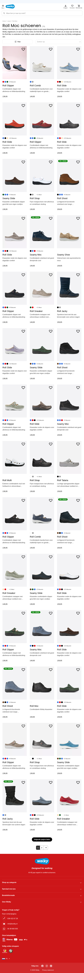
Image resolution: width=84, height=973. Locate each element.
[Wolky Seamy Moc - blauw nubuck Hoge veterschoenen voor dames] (42, 231)
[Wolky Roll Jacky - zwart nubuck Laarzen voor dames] (14, 795)
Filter (19, 42)
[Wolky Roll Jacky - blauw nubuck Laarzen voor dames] (69, 288)
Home (4, 21)
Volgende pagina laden (42, 839)
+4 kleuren (67, 194)
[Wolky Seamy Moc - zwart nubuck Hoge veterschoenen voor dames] (69, 401)
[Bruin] (30, 364)
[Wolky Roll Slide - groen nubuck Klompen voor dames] (69, 683)
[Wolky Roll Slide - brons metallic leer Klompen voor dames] (42, 401)
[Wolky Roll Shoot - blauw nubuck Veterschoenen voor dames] (69, 513)
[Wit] (35, 195)
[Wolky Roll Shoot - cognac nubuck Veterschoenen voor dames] (69, 175)
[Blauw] (5, 82)
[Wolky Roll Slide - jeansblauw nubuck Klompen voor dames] (42, 795)
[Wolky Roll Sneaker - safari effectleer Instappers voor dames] (42, 288)
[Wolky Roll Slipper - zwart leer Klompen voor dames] (14, 513)
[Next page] (46, 848)
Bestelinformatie (8, 895)
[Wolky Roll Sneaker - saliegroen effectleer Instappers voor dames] (14, 570)
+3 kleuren (12, 194)
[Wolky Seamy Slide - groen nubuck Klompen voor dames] (42, 344)
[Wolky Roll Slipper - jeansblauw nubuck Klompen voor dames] (14, 62)
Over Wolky (6, 902)
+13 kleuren (67, 82)
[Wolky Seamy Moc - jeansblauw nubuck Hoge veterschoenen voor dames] (42, 626)
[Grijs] (32, 82)
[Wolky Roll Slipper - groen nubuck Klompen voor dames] (14, 626)
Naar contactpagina (9, 914)
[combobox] (59, 42)
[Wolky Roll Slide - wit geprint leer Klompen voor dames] (69, 570)
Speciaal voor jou (9, 889)
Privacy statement (48, 970)
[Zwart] (60, 82)
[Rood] (3, 82)
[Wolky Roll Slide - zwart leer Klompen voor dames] (69, 118)
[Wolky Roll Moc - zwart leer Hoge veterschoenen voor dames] (42, 683)
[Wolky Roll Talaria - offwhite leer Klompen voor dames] (69, 457)
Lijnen (9, 21)
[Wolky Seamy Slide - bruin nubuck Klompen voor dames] (14, 175)
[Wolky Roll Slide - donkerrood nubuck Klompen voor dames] (14, 118)
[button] (23, 49)
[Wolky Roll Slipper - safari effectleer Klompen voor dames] (14, 739)
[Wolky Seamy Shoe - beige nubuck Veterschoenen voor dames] (69, 231)
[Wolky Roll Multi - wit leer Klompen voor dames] (14, 457)
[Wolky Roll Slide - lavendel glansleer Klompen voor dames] (14, 344)
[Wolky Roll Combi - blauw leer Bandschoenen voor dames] (42, 513)
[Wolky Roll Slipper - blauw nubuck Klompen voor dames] (14, 288)
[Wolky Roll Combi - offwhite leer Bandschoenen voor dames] (42, 62)
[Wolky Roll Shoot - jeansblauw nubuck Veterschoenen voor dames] (14, 683)
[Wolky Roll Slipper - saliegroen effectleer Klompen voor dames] (14, 401)
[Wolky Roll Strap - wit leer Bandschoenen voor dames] (42, 175)
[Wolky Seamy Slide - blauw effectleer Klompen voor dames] (69, 739)
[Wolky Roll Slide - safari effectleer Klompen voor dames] (14, 231)
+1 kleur (39, 194)
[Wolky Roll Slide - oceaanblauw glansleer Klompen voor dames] (69, 62)
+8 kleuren (12, 82)
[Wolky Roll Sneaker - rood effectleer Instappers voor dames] (69, 795)
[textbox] (42, 42)
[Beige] (62, 82)
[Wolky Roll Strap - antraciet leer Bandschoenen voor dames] (42, 739)
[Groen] (7, 82)
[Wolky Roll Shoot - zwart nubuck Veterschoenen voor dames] (69, 344)
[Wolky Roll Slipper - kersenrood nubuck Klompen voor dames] (42, 118)
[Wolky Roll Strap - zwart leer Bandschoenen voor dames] (42, 457)
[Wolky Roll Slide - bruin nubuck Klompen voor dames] (69, 626)
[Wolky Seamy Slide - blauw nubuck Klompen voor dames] (42, 570)
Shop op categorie (9, 882)
